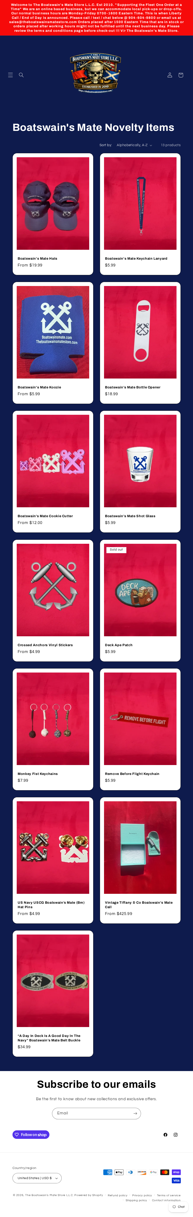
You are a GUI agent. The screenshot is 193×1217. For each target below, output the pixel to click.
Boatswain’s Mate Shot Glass (130, 516)
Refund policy (118, 1195)
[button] (10, 75)
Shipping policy (136, 1200)
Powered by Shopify (88, 1195)
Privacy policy (142, 1195)
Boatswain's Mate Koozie (39, 387)
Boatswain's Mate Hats (37, 258)
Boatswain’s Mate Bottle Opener (133, 387)
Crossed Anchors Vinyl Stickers (45, 645)
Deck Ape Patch (119, 645)
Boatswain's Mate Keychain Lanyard (136, 258)
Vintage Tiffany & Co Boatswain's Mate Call (139, 905)
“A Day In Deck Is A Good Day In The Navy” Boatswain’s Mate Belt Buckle (49, 1038)
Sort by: (106, 145)
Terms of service (169, 1195)
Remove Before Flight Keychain (132, 774)
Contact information (166, 1200)
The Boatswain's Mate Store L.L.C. (49, 1195)
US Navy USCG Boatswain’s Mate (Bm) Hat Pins (51, 905)
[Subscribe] (135, 1113)
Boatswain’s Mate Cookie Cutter (45, 516)
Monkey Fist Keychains (38, 774)
